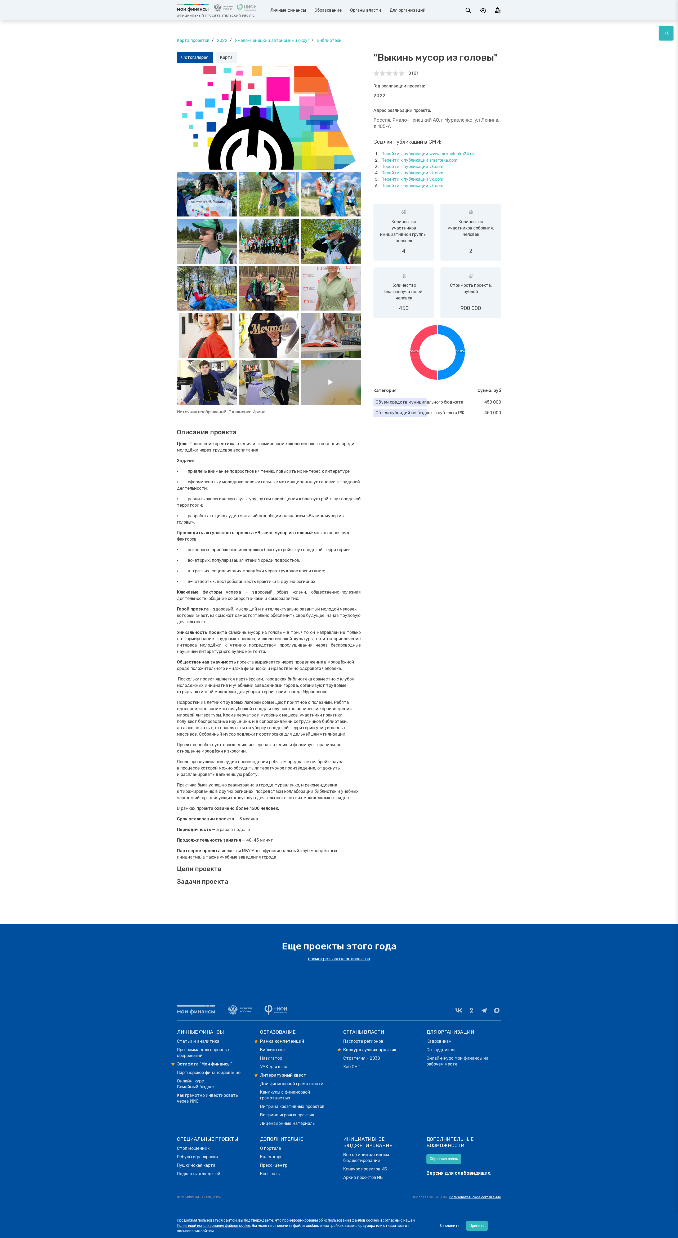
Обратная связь (444, 1159)
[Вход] (498, 10)
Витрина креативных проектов (292, 1106)
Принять (477, 1225)
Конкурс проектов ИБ (365, 1168)
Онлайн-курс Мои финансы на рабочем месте (457, 1061)
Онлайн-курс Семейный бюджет (196, 1083)
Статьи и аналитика (198, 1041)
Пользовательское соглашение (475, 1197)
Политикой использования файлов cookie (213, 1225)
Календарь (271, 1156)
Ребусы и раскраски (197, 1156)
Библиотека (272, 1049)
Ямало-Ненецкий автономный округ (272, 40)
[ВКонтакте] (458, 1010)
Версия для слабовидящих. (459, 1173)
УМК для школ (274, 1066)
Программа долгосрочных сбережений (203, 1052)
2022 (222, 40)
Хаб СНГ (351, 1066)
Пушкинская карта (196, 1165)
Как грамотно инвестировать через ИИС (207, 1098)
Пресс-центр (273, 1165)
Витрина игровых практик (287, 1114)
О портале (270, 1148)
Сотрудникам (440, 1049)
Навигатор (271, 1058)
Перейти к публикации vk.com (412, 166)
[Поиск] (468, 10)
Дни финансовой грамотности (291, 1083)
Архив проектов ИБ (363, 1177)
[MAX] (497, 1010)
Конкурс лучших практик (369, 1049)
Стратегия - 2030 (361, 1058)
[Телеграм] (484, 1010)
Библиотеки (329, 40)
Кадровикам (439, 1041)
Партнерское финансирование (208, 1072)
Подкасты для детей (198, 1173)
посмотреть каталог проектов (339, 958)
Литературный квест (283, 1075)
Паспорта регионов (363, 1041)
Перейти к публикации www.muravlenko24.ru (427, 153)
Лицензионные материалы (287, 1123)
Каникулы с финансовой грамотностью (285, 1095)
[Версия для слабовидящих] (483, 10)
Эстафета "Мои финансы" (204, 1064)
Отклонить (450, 1225)
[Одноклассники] (471, 1010)
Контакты (270, 1173)
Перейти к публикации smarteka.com (419, 160)
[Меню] (666, 33)
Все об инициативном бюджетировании (366, 1157)
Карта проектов (193, 40)
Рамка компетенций (282, 1041)
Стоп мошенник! (194, 1148)
